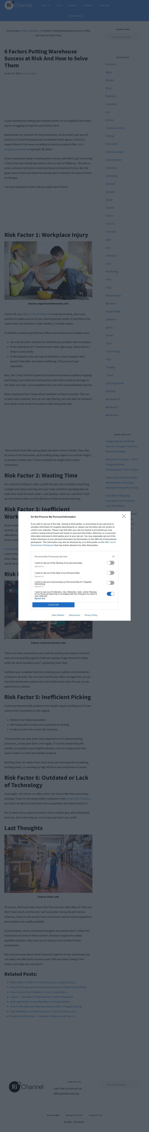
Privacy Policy (91, 615)
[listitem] (74, 556)
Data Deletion (58, 615)
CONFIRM (53, 605)
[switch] (110, 563)
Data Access (74, 615)
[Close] (125, 517)
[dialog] (74, 566)
